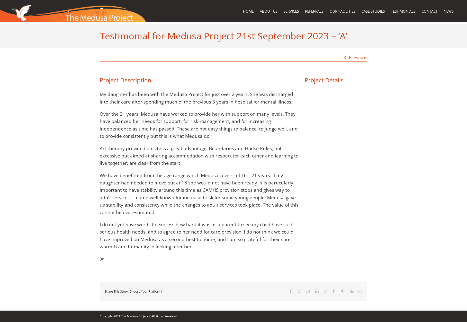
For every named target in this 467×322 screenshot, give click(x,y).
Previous (358, 57)
